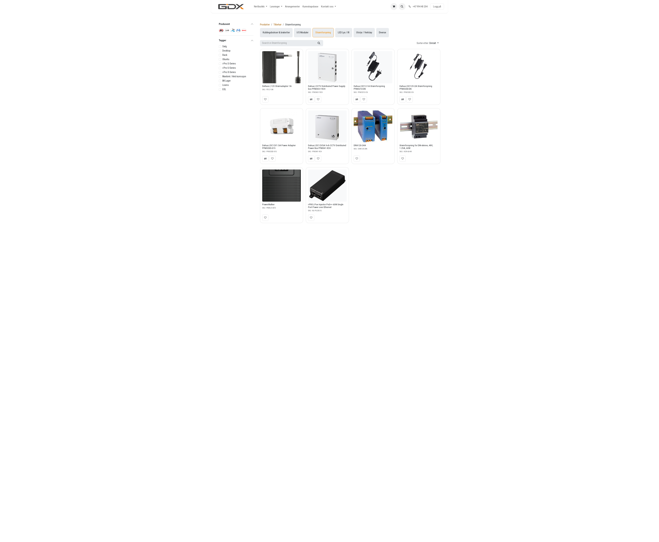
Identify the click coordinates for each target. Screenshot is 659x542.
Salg (224, 46)
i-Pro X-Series (229, 72)
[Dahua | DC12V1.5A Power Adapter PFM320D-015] (281, 126)
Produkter (265, 24)
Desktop (226, 50)
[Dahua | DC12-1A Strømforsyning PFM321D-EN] (373, 67)
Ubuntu (225, 59)
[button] (402, 6)
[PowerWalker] (281, 186)
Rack (224, 55)
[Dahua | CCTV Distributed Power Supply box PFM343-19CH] (327, 67)
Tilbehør (277, 24)
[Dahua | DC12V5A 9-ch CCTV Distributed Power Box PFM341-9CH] (327, 126)
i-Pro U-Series (229, 67)
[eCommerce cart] (393, 6)
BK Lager (226, 80)
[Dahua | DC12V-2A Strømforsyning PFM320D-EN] (419, 67)
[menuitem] (261, 6)
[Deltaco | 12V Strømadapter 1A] (281, 67)
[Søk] (319, 43)
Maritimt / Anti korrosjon (234, 76)
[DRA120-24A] (373, 126)
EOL (224, 89)
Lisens (225, 85)
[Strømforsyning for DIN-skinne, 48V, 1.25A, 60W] (419, 126)
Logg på (437, 6)
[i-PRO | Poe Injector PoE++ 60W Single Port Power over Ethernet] (327, 186)
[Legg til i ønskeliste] (265, 99)
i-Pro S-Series (229, 63)
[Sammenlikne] (311, 99)
